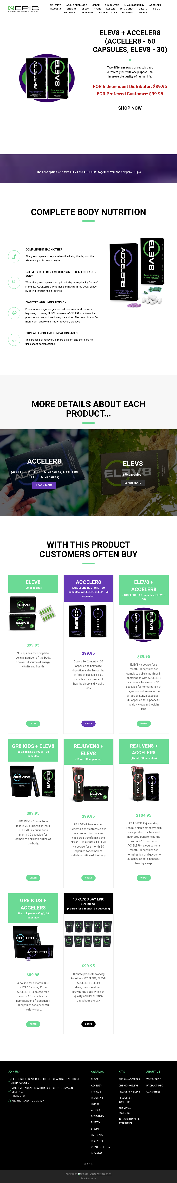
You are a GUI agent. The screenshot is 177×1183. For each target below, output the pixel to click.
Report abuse (87, 1178)
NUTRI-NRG (97, 1134)
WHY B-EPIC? (153, 1079)
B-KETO (143, 8)
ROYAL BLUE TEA (108, 12)
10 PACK (142, 12)
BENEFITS (55, 5)
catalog (97, 1071)
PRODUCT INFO (154, 1085)
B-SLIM (156, 8)
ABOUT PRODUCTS (76, 5)
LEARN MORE (44, 485)
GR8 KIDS (72, 8)
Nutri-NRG (70, 12)
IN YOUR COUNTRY (134, 5)
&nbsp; (130, 119)
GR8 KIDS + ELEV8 (128, 1085)
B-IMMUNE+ (127, 8)
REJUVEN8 (55, 8)
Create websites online (100, 1173)
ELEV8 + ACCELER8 (129, 1079)
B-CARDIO (127, 12)
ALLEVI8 (110, 8)
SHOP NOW (130, 108)
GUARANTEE (112, 5)
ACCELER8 (155, 5)
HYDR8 (97, 8)
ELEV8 (85, 8)
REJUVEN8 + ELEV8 (129, 1091)
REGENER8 (87, 12)
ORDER (96, 5)
